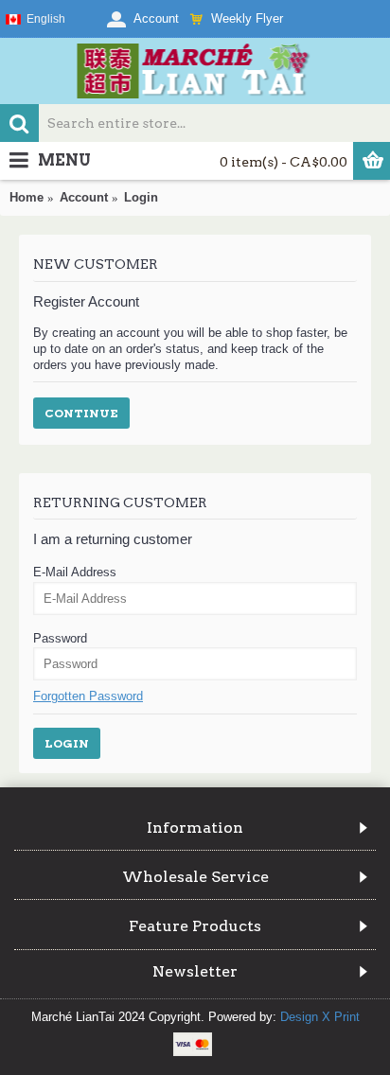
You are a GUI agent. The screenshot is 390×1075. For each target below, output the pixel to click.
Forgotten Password (88, 696)
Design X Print (320, 1017)
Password (60, 638)
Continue (81, 413)
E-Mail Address (74, 572)
